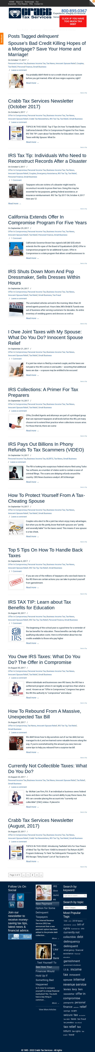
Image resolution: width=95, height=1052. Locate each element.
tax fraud (81, 1019)
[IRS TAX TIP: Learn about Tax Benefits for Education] (16, 634)
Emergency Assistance (47, 173)
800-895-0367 (74, 11)
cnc (82, 928)
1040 (65, 921)
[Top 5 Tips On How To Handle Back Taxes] (16, 582)
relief (83, 1006)
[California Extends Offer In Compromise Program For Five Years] (16, 249)
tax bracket (82, 1015)
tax (76, 1015)
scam (74, 1010)
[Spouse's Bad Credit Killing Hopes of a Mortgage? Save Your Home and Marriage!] (16, 81)
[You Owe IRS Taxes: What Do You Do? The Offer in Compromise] (16, 689)
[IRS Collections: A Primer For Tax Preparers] (16, 422)
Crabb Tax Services (30, 13)
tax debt (67, 1019)
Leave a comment (19, 70)
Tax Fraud (56, 295)
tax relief (70, 1027)
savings (67, 1011)
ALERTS (49, 458)
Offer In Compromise (17, 115)
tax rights (76, 1031)
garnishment (72, 961)
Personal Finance (24, 67)
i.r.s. (66, 969)
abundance (67, 925)
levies (67, 989)
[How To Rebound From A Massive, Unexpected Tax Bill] (16, 743)
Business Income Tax (36, 63)
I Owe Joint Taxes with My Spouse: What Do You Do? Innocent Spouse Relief (45, 337)
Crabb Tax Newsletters (39, 119)
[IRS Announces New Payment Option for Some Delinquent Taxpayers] (43, 892)
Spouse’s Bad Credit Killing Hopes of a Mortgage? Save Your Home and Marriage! (47, 49)
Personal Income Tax (17, 63)
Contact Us (38, 4)
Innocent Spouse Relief (66, 63)
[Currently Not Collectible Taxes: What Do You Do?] (16, 798)
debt (80, 937)
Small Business (39, 67)
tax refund (78, 1023)
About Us (19, 2)
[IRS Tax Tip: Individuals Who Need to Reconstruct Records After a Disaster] (16, 191)
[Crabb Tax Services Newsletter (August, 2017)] (16, 852)
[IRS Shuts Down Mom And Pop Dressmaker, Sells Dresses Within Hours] (16, 309)
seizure (68, 1015)
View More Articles (47, 1009)
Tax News (50, 63)
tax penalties (69, 1022)
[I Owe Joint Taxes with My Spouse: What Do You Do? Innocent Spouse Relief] (16, 369)
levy (74, 989)
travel (71, 1034)
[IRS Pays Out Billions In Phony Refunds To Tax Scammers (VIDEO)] (16, 473)
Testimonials (29, 2)
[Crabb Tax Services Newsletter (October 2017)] (16, 133)
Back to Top (84, 92)
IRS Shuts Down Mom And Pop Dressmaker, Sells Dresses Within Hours (44, 277)
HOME (11, 2)
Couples (80, 63)
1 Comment (16, 180)
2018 (69, 921)
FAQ (31, 4)
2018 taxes (77, 921)
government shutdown (72, 965)
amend (74, 925)
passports (69, 1002)
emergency (69, 950)
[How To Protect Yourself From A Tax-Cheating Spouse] (16, 527)
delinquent (71, 946)
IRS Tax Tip (54, 119)
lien (80, 989)
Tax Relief (12, 67)
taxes (73, 1019)
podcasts (76, 1007)
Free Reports (23, 4)
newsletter (69, 994)
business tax (75, 929)
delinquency (72, 941)
